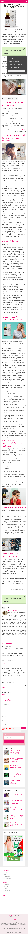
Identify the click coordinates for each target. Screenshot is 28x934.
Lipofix (5, 873)
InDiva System (7, 878)
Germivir (6, 908)
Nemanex (6, 910)
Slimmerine (7, 876)
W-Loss (6, 874)
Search (14, 741)
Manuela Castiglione (13, 611)
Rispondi (3, 656)
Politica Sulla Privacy (6, 918)
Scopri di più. (16, 67)
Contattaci (14, 919)
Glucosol (6, 886)
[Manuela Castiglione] (5, 615)
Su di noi (24, 918)
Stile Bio (10, 915)
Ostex (5, 888)
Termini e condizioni (16, 918)
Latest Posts (8, 607)
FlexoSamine (7, 890)
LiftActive (6, 902)
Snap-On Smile (7, 900)
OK (17, 71)
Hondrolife (6, 892)
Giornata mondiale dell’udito (17, 130)
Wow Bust (6, 898)
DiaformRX (6, 884)
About (3, 607)
